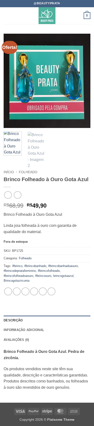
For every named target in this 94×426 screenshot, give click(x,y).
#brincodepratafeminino (20, 271)
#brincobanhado (35, 266)
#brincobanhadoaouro (63, 266)
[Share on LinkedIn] (51, 291)
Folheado (28, 172)
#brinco (17, 266)
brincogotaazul (63, 276)
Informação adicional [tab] (24, 330)
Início (9, 172)
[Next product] (8, 195)
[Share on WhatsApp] (8, 291)
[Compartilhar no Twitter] (25, 291)
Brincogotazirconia (16, 280)
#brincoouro (43, 276)
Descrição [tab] (13, 320)
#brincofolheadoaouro (18, 276)
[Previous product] (17, 195)
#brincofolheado (49, 271)
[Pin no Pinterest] (43, 291)
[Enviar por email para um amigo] (34, 291)
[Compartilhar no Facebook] (17, 291)
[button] (6, 15)
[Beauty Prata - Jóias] (47, 15)
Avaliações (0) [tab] (16, 340)
